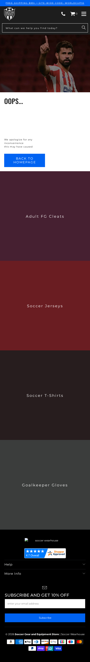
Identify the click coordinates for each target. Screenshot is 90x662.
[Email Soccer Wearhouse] (45, 588)
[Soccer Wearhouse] (9, 13)
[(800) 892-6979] (63, 13)
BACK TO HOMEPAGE (24, 160)
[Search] (84, 27)
